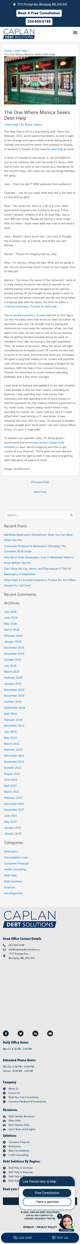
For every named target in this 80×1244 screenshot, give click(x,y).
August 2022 (12, 773)
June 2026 (10, 617)
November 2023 (14, 725)
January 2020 (13, 833)
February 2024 (13, 719)
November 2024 (14, 695)
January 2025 (12, 683)
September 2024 (14, 707)
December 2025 (14, 647)
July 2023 (10, 731)
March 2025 (11, 671)
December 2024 (14, 689)
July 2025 (10, 665)
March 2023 (11, 743)
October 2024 (13, 701)
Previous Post (40, 482)
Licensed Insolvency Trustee (28, 315)
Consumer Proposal (16, 863)
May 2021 (10, 821)
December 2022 (14, 755)
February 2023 (13, 749)
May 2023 (10, 737)
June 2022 (10, 779)
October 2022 (12, 767)
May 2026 (10, 623)
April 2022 (10, 785)
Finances (9, 887)
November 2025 (14, 653)
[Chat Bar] (40, 1238)
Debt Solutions (13, 881)
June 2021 (10, 815)
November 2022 (14, 761)
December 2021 (14, 803)
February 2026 (13, 635)
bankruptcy (11, 851)
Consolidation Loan (16, 857)
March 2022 (11, 791)
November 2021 (14, 809)
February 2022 (13, 797)
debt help (57, 149)
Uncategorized (13, 893)
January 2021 (12, 827)
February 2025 (13, 677)
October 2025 (12, 659)
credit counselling (15, 869)
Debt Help (12, 124)
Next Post (40, 491)
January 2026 (13, 641)
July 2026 (10, 611)
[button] (75, 32)
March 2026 (11, 629)
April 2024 (10, 713)
